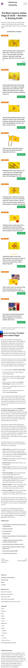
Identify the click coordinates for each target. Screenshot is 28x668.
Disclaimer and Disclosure (8, 577)
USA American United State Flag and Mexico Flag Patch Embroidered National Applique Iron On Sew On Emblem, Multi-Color (13, 317)
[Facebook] (1, 332)
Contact (3, 584)
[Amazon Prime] (23, 62)
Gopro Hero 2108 (5, 596)
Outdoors (4, 633)
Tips (3, 625)
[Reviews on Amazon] (14, 254)
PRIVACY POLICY (6, 640)
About (2, 582)
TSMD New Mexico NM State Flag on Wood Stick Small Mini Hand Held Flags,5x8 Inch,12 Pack (13, 150)
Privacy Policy (4, 580)
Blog (2, 613)
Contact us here (8, 515)
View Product (21, 64)
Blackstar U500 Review (7, 594)
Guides (3, 618)
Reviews (3, 611)
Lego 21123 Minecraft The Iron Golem (10, 601)
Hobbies (4, 630)
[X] (1, 334)
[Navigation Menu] (25, 4)
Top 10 (2, 621)
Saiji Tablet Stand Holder (7, 599)
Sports (3, 628)
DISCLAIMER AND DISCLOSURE (8, 643)
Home (2, 608)
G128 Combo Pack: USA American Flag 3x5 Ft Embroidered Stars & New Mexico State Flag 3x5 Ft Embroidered (14, 289)
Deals (2, 616)
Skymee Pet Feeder (6, 592)
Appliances (4, 623)
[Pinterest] (1, 336)
